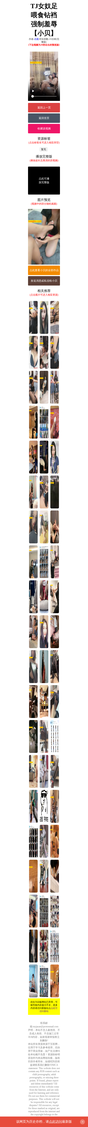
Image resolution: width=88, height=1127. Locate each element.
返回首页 (44, 118)
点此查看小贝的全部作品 (44, 270)
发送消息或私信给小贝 (44, 280)
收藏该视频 (44, 128)
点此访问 (55, 1121)
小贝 (36, 39)
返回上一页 (44, 107)
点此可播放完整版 (44, 180)
